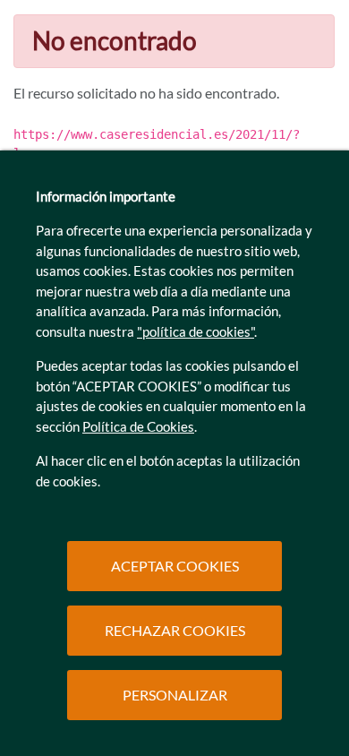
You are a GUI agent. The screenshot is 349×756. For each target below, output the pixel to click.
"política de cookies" (195, 331)
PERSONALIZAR (175, 694)
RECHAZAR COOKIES (175, 630)
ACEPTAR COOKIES (175, 565)
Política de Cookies (138, 426)
